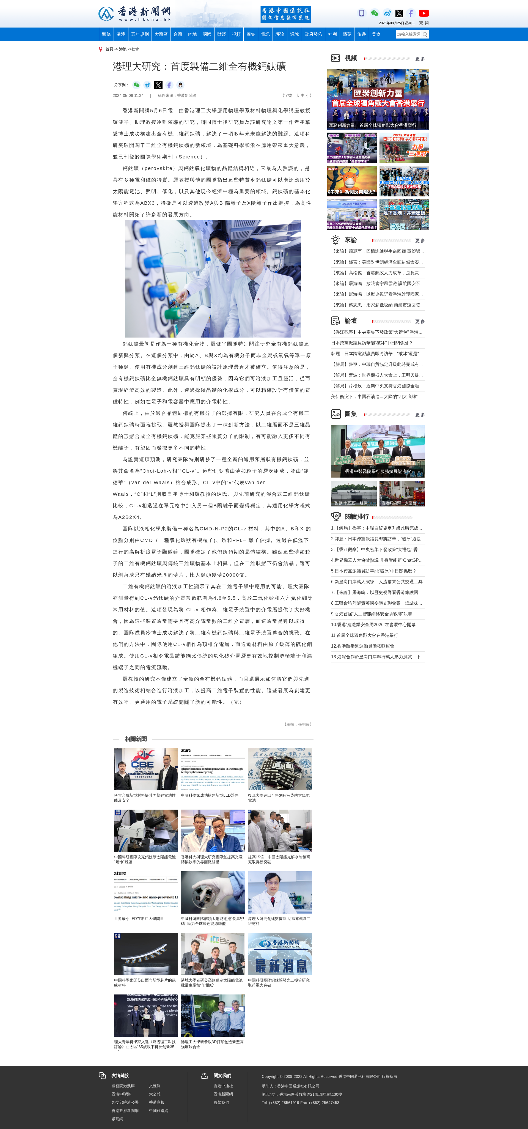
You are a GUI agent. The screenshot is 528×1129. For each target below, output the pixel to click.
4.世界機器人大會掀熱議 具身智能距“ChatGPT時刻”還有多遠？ (392, 560)
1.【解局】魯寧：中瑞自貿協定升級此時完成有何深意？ (385, 528)
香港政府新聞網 (125, 1110)
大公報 (155, 1094)
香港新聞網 (223, 1094)
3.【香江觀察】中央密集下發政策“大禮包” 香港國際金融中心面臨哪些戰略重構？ (409, 549)
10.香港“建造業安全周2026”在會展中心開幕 (373, 624)
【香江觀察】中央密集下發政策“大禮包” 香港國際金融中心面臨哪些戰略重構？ (408, 332)
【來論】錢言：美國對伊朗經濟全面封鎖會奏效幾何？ (384, 262)
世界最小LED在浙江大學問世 (139, 918)
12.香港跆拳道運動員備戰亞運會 (362, 646)
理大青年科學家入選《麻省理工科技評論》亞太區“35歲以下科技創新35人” (145, 1047)
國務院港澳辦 (123, 1086)
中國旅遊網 (158, 1110)
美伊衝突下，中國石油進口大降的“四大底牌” (374, 396)
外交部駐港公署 (125, 1102)
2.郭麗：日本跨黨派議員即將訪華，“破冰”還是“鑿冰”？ (384, 538)
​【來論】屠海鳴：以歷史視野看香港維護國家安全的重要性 (388, 294)
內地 (192, 34)
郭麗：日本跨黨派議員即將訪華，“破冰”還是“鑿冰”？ (382, 353)
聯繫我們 (221, 1102)
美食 (376, 34)
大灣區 (161, 34)
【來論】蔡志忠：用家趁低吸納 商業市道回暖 (375, 305)
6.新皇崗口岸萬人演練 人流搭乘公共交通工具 (377, 581)
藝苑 (347, 34)
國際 (207, 34)
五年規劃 (140, 34)
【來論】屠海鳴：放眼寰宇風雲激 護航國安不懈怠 (380, 283)
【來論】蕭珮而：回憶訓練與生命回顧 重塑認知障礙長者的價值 (393, 251)
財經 (221, 34)
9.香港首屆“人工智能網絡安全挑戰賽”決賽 (371, 614)
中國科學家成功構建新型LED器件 (209, 795)
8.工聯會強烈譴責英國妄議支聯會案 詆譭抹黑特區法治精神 (390, 603)
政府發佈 (313, 34)
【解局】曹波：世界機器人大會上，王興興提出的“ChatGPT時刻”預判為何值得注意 (412, 375)
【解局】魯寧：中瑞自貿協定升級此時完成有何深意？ (384, 364)
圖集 (250, 34)
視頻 (236, 34)
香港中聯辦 (121, 1094)
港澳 (121, 34)
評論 (280, 34)
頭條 (106, 34)
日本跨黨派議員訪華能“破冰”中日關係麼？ (372, 343)
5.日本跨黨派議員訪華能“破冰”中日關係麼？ (374, 571)
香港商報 (156, 1102)
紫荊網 (117, 1119)
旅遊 (361, 34)
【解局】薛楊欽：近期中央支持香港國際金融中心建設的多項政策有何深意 (403, 385)
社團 (332, 34)
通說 (294, 34)
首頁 (109, 49)
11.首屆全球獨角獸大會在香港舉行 (364, 635)
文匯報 (155, 1086)
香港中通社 (223, 1086)
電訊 (265, 34)
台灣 (178, 34)
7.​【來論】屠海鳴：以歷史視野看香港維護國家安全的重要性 (390, 592)
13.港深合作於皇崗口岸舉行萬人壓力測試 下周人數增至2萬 (390, 656)
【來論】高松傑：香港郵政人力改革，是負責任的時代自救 (388, 272)
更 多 (420, 58)
